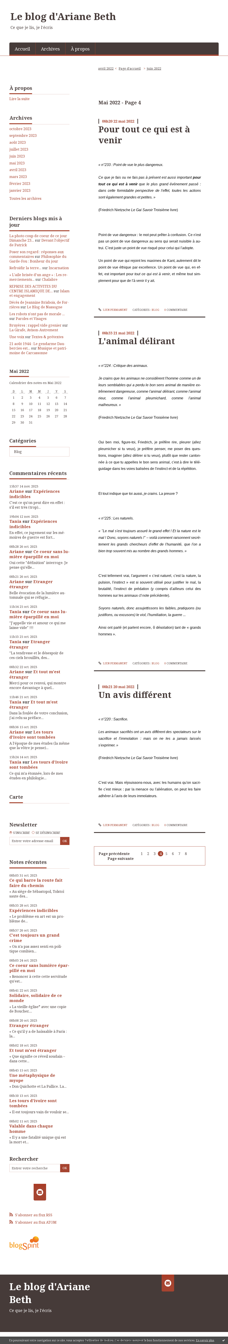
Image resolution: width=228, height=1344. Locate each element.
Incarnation (59, 267)
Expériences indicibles (34, 494)
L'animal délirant (136, 341)
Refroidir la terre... (25, 267)
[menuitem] (22, 48)
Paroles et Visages (31, 318)
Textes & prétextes (47, 336)
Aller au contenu (16, 4)
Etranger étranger (29, 1025)
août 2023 (17, 142)
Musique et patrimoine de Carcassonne (38, 350)
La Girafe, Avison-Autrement (33, 329)
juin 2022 (154, 68)
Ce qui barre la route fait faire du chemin (36, 882)
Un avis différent (134, 694)
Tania (15, 521)
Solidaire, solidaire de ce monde (35, 998)
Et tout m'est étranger (34, 674)
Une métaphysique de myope (32, 1078)
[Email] (40, 1192)
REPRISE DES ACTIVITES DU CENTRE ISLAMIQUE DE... (33, 288)
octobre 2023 (20, 129)
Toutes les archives (25, 198)
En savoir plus (205, 1340)
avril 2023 (17, 170)
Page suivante (121, 858)
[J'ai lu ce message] (223, 1340)
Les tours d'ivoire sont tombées (32, 734)
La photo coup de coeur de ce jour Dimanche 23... (38, 238)
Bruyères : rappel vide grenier (35, 325)
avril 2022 (106, 68)
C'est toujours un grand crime (34, 937)
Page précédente (114, 853)
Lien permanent (114, 310)
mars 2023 (18, 176)
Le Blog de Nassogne (44, 307)
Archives (50, 49)
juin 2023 (17, 156)
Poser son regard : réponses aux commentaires (36, 254)
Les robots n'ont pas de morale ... (37, 313)
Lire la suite (19, 98)
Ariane (16, 491)
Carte (16, 796)
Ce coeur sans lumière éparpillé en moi (39, 554)
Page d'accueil (130, 68)
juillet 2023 (18, 149)
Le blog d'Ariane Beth (63, 16)
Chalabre (49, 279)
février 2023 (19, 183)
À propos (80, 49)
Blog (18, 451)
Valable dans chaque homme (31, 1128)
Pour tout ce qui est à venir (144, 134)
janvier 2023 (20, 190)
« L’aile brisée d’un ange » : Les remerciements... (38, 277)
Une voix (16, 336)
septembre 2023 (23, 135)
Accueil (22, 49)
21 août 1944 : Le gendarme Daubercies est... (37, 346)
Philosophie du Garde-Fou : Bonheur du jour (37, 259)
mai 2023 (17, 163)
